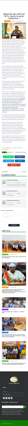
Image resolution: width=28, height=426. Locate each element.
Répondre (19, 182)
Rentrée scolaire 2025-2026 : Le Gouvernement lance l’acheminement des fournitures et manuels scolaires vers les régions (14, 335)
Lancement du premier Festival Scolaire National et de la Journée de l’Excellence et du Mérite (14, 364)
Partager (9, 157)
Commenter (14, 225)
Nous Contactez (6, 394)
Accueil (5, 391)
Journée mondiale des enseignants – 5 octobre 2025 (13, 312)
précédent (5, 171)
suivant (23, 171)
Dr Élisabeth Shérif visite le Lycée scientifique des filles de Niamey (14, 257)
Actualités (7, 21)
